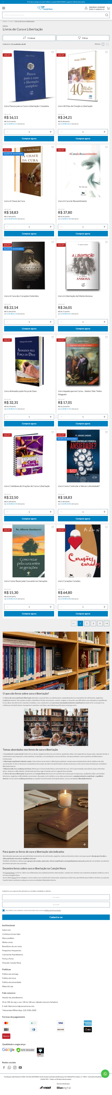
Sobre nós (6, 930)
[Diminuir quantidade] (7, 131)
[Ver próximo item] (109, 2)
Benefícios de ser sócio (12, 946)
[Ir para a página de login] (86, 8)
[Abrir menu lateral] (3, 8)
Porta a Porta (8, 958)
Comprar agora (29, 138)
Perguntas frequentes (11, 950)
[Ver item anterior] (3, 2)
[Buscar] (107, 15)
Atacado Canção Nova (11, 963)
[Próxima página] (106, 623)
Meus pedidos (8, 938)
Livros (11, 21)
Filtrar (85, 38)
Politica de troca (9, 978)
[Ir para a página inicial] (44, 8)
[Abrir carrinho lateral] (108, 8)
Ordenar (31, 38)
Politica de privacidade (11, 982)
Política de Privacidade (52, 910)
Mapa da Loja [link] (7, 986)
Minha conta (7, 942)
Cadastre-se (56, 917)
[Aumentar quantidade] (50, 131)
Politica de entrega (10, 974)
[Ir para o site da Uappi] (45, 1087)
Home (5, 21)
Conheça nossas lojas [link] (11, 934)
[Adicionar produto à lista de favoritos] (53, 52)
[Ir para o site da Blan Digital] (63, 1088)
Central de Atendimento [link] (12, 954)
